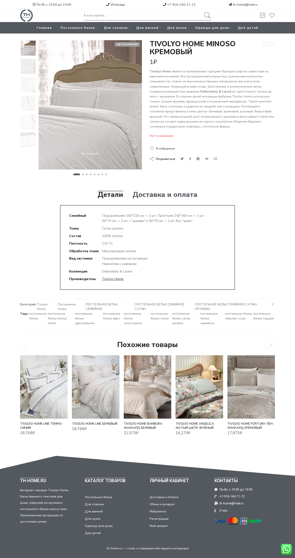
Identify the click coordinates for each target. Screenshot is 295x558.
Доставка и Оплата (164, 497)
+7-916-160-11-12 (181, 4)
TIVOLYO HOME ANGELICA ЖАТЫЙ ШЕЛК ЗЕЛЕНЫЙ (195, 425)
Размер (26, 406)
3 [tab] (87, 174)
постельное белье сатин (160, 315)
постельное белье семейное (209, 318)
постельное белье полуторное (133, 318)
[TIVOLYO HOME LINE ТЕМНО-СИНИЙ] (44, 387)
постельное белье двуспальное (85, 318)
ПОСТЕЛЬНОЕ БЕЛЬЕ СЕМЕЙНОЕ (102, 306)
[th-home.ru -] (26, 15)
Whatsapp (117, 4)
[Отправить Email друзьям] (215, 159)
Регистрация (159, 519)
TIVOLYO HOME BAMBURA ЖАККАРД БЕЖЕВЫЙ (143, 425)
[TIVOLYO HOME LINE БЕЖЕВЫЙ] (95, 387)
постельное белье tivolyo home (57, 318)
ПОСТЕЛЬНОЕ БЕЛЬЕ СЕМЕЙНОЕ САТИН (159, 306)
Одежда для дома (212, 28)
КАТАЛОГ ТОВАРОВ (105, 480)
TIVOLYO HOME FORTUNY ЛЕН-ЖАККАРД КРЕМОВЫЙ (250, 425)
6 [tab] (98, 174)
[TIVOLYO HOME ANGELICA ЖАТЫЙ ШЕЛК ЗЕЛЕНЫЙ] (199, 387)
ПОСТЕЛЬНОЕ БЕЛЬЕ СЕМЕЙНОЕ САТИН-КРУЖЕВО (226, 306)
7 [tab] (102, 174)
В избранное (165, 148)
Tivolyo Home (113, 279)
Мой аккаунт (159, 526)
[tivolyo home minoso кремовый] (28, 48)
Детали (110, 194)
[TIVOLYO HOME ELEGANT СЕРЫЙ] (265, 44)
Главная (44, 28)
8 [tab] (106, 174)
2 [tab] (83, 174)
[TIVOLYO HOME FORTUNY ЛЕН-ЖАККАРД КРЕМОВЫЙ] (251, 387)
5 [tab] (94, 174)
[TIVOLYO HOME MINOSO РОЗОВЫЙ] (272, 44)
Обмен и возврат (162, 504)
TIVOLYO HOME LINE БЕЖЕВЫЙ (94, 423)
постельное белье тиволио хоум (238, 315)
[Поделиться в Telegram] (198, 159)
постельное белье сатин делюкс (181, 318)
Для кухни (177, 28)
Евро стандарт (83, 412)
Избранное (158, 511)
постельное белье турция (263, 315)
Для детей (248, 28)
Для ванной (147, 28)
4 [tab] (91, 174)
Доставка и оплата (165, 194)
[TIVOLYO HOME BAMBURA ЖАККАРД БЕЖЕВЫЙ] (147, 387)
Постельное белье (77, 28)
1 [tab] (77, 174)
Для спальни (116, 28)
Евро (32, 412)
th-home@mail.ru (245, 4)
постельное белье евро (111, 315)
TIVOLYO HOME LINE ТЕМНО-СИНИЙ (41, 425)
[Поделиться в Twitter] (182, 159)
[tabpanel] (90, 106)
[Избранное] (44, 45)
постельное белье (38, 315)
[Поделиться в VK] (190, 159)
